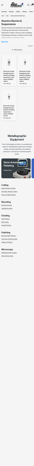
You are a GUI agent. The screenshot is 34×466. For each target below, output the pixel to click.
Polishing (24, 11)
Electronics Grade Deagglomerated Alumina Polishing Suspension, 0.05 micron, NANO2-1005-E (9, 76)
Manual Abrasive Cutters (8, 188)
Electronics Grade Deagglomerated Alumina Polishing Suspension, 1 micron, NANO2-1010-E (9, 111)
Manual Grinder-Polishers (8, 236)
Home (2, 15)
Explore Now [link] (7, 170)
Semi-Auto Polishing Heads (9, 239)
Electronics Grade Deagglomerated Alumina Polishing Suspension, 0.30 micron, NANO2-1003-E (25, 76)
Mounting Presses (6, 205)
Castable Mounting (6, 208)
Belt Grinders (5, 222)
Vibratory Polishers (6, 242)
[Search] (28, 5)
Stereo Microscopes (7, 256)
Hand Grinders (5, 219)
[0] (31, 5)
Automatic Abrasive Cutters (9, 191)
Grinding (18, 11)
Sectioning (4, 11)
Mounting (11, 11)
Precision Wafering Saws (8, 195)
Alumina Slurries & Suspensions (17, 15)
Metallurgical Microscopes (9, 252)
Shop (7, 15)
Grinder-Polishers (6, 225)
